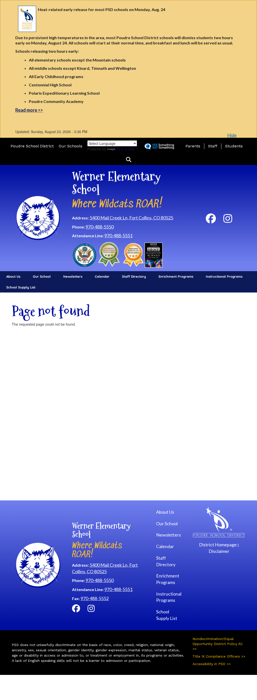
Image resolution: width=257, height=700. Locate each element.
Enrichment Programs (176, 276)
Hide (232, 135)
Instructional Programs (224, 276)
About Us (13, 276)
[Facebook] (211, 220)
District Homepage (218, 544)
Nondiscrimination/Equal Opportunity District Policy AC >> (217, 644)
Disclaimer (219, 551)
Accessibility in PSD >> (211, 664)
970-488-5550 (100, 226)
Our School (42, 276)
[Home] (38, 217)
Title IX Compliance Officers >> (218, 656)
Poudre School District (32, 146)
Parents (192, 146)
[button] (128, 159)
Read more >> (29, 110)
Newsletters (72, 276)
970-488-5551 (118, 235)
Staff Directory (134, 276)
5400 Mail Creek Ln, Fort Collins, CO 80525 (131, 217)
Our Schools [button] (70, 146)
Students (234, 146)
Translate (125, 149)
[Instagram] (227, 220)
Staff (212, 146)
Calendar (102, 276)
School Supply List (20, 287)
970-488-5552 (95, 598)
